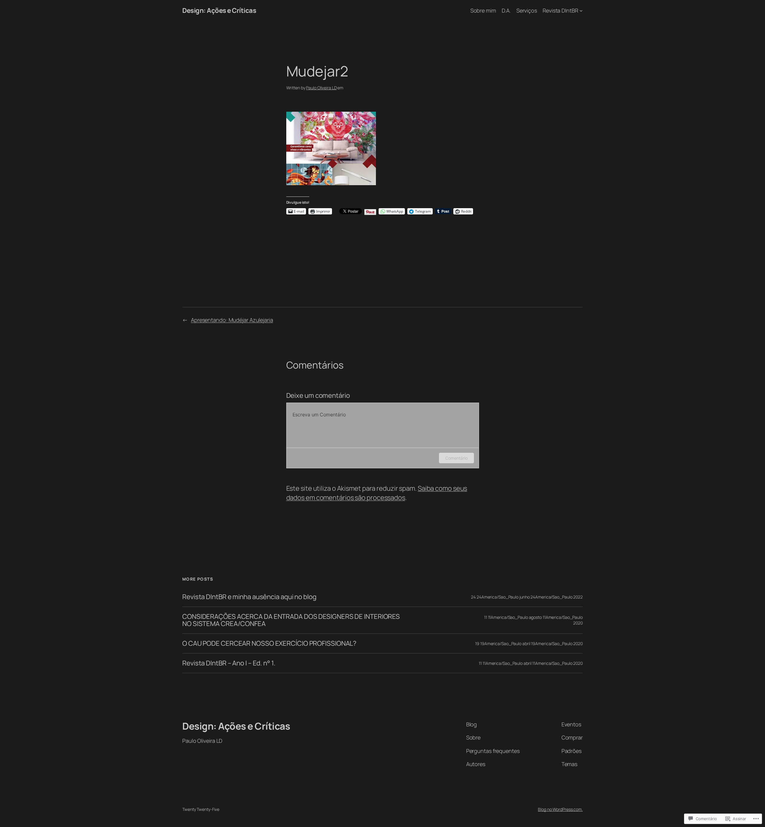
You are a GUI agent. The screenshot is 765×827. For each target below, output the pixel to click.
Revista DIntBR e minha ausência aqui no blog (249, 597)
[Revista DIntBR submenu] (581, 10)
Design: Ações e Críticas (219, 10)
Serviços (526, 10)
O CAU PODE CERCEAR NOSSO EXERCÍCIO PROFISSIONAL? (269, 643)
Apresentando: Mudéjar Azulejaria (232, 319)
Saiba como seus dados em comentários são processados (376, 493)
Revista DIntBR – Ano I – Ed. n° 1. (229, 663)
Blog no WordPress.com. (560, 809)
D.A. (506, 10)
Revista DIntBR (560, 10)
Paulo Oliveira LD (321, 87)
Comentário (456, 458)
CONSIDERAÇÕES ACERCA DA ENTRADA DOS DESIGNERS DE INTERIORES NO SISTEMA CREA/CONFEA (291, 620)
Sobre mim (483, 10)
